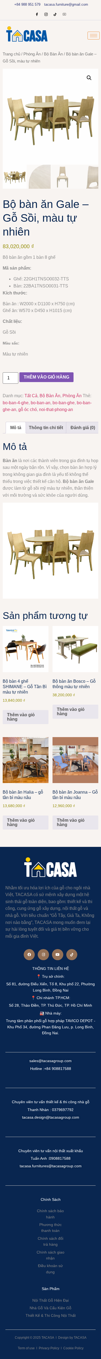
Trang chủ (11, 54)
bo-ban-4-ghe (16, 402)
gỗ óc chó (27, 409)
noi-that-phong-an (56, 409)
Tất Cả (31, 395)
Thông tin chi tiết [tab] (46, 427)
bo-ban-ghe (64, 402)
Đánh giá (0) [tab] (83, 427)
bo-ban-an (40, 402)
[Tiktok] (72, 954)
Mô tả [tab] (15, 427)
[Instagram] (46, 15)
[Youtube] (64, 15)
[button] (89, 78)
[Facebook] (37, 15)
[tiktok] (55, 15)
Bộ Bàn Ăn (53, 54)
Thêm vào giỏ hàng (46, 377)
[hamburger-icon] (94, 35)
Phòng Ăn (32, 54)
